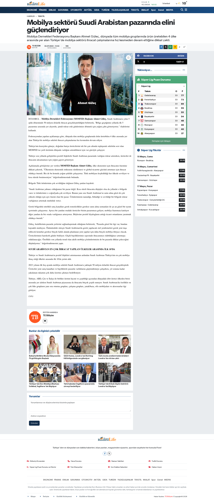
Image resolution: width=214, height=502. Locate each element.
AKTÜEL (88, 10)
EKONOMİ (32, 10)
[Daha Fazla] (175, 47)
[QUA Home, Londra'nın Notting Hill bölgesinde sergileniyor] (80, 344)
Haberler (31, 16)
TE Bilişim (48, 315)
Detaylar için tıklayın (161, 141)
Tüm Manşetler (76, 467)
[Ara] (182, 10)
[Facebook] (105, 454)
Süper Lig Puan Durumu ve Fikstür (43, 467)
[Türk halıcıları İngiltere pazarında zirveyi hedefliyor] (80, 372)
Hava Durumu (76, 461)
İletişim (46, 496)
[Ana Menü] (185, 10)
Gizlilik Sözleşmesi (64, 496)
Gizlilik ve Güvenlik (87, 496)
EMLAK (52, 10)
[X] (109, 454)
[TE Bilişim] (35, 317)
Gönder (34, 423)
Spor (153, 10)
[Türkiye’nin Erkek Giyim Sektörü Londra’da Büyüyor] (114, 372)
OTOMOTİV (76, 10)
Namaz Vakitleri (117, 461)
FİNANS (43, 10)
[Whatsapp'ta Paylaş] (170, 47)
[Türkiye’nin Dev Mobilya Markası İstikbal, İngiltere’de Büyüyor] (45, 372)
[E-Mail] (45, 321)
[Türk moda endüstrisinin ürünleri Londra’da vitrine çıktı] (114, 344)
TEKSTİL (135, 10)
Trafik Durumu (157, 461)
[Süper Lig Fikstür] (184, 150)
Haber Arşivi (157, 467)
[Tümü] (184, 70)
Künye (33, 496)
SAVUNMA (63, 10)
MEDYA (169, 10)
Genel (161, 10)
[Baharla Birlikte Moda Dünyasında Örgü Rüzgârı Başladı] (45, 344)
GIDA (96, 10)
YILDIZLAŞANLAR (120, 10)
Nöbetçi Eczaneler (37, 461)
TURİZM (105, 10)
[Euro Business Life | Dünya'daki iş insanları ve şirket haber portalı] (36, 3)
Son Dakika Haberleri (119, 467)
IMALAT (145, 10)
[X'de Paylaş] (165, 47)
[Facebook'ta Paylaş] (161, 47)
